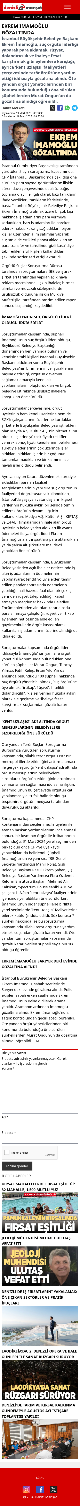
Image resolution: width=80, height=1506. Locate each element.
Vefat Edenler (57, 17)
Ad (5, 1117)
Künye (40, 1478)
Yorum (8, 1068)
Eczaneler (40, 17)
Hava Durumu (22, 17)
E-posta (9, 1132)
